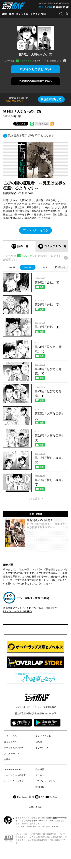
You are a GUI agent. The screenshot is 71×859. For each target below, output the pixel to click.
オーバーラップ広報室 (15, 775)
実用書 (7, 759)
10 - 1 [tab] (44, 267)
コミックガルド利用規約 (44, 707)
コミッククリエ (43, 736)
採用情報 (40, 787)
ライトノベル (10, 736)
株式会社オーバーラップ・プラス (40, 821)
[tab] (19, 246)
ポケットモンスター (13, 747)
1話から (62, 267)
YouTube (54, 797)
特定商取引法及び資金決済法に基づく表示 (35, 713)
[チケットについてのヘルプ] (64, 61)
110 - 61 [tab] (11, 267)
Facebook (22, 797)
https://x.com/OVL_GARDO (17, 611)
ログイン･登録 (38, 14)
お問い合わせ (35, 807)
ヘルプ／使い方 (22, 707)
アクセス (40, 775)
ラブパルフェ (42, 747)
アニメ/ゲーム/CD (12, 753)
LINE (41, 797)
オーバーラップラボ (13, 781)
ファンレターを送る (35, 230)
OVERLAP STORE (13, 769)
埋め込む (43, 123)
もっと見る (34, 498)
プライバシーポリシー (46, 781)
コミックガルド (11, 742)
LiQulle (39, 742)
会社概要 (40, 769)
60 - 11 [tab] (27, 267)
